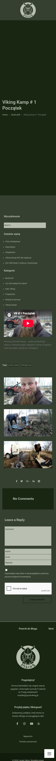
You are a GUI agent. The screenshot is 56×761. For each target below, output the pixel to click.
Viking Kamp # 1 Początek (28, 393)
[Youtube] (31, 724)
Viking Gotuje (11, 305)
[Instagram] (24, 724)
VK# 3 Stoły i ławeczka (28, 457)
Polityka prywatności (28, 742)
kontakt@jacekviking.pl (28, 695)
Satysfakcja (10, 247)
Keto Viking (10, 289)
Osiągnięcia (10, 252)
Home (5, 114)
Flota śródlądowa (12, 241)
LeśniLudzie (14, 365)
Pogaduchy (10, 294)
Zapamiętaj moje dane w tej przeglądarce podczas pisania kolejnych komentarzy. (27, 575)
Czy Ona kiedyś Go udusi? (16, 283)
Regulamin (28, 736)
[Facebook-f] (17, 724)
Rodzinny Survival (12, 300)
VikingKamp (26, 365)
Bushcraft (15, 114)
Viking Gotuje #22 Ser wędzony (18, 258)
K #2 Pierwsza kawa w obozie (28, 425)
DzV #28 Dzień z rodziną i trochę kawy (21, 263)
